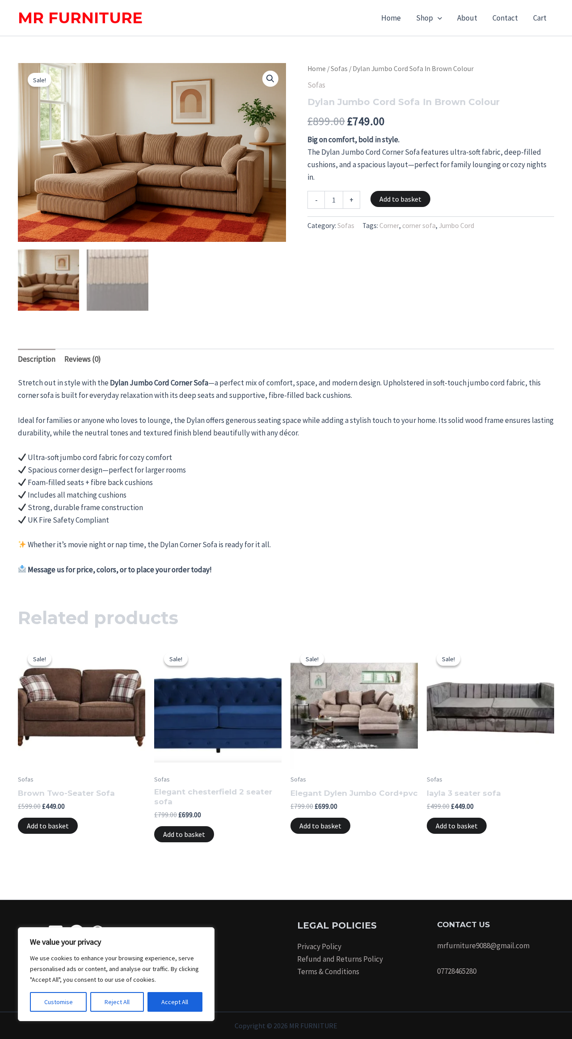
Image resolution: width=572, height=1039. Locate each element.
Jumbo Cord (456, 225)
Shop (424, 18)
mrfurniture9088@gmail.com (483, 945)
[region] (116, 974)
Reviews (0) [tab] (82, 359)
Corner (389, 225)
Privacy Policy (319, 946)
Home (391, 18)
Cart (540, 18)
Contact (505, 18)
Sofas (339, 68)
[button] (437, 18)
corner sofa (419, 225)
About (467, 18)
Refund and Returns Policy (340, 959)
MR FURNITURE (80, 17)
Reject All (117, 1002)
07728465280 (456, 971)
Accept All (174, 1002)
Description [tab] (36, 359)
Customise (58, 1002)
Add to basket (400, 198)
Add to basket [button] (48, 825)
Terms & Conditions (328, 971)
